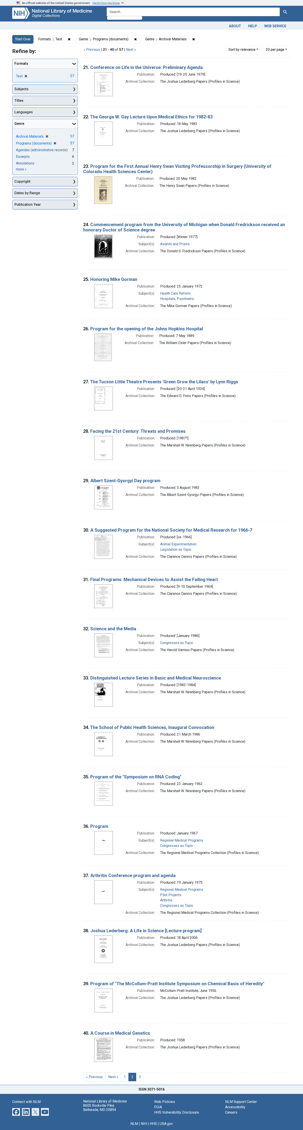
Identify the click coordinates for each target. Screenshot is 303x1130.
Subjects (21, 89)
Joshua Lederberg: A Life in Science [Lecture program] (146, 930)
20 (275, 49)
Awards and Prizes (175, 244)
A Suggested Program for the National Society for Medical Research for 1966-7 (171, 530)
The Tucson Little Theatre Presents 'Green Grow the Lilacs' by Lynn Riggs (164, 381)
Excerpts (23, 157)
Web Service (275, 26)
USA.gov (166, 1124)
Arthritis (166, 900)
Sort (242, 49)
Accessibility (235, 1107)
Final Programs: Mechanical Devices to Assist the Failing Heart (154, 579)
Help (252, 26)
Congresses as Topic (176, 643)
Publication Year (27, 204)
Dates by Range (27, 193)
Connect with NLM (26, 1102)
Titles (19, 100)
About (235, 26)
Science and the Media (113, 628)
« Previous (91, 49)
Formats (21, 63)
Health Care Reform (175, 293)
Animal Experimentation (178, 544)
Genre (19, 123)
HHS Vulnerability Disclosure (176, 1112)
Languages (23, 112)
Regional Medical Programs (181, 840)
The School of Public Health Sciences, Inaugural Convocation (152, 727)
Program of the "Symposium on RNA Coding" (135, 776)
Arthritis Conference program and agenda (133, 875)
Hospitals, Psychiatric (177, 299)
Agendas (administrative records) (42, 150)
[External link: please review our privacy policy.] (16, 1111)
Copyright (22, 181)
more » (21, 169)
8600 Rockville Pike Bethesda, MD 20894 (99, 1107)
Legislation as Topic (175, 549)
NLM (134, 1124)
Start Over (23, 39)
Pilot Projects (170, 895)
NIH (144, 1124)
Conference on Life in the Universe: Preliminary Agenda (146, 67)
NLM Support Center (241, 1102)
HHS (153, 1124)
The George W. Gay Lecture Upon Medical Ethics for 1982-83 (151, 116)
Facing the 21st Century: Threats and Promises (138, 431)
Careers (231, 1112)
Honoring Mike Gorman (113, 279)
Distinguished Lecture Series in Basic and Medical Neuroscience (155, 678)
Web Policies (164, 1102)
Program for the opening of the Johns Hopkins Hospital (146, 328)
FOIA (158, 1107)
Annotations (25, 163)
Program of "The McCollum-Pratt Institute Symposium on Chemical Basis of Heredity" (177, 983)
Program (99, 826)
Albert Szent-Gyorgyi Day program (125, 480)
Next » (131, 49)
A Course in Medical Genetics (120, 1033)
